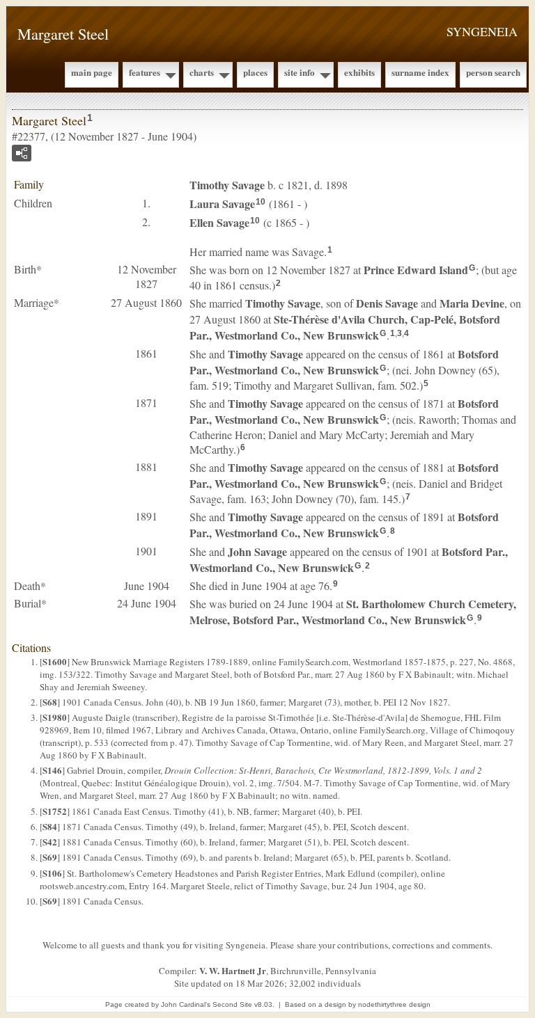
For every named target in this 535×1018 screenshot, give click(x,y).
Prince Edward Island (416, 270)
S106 (52, 873)
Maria (472, 303)
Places (255, 72)
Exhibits (359, 72)
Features (144, 72)
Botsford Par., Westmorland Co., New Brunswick (344, 362)
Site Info (299, 72)
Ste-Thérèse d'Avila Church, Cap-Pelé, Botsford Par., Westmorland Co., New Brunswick (344, 327)
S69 (49, 857)
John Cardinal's (185, 1004)
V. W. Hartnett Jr (232, 970)
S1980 (54, 717)
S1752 (54, 811)
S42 (49, 841)
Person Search (493, 72)
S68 (49, 701)
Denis (387, 303)
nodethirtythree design (394, 1004)
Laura (222, 204)
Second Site (232, 1004)
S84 (49, 826)
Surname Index (420, 72)
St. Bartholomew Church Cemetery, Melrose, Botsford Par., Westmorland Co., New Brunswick (352, 612)
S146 (52, 770)
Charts (201, 72)
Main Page (91, 72)
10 (260, 202)
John (257, 551)
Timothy (227, 185)
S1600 (54, 661)
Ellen (219, 222)
